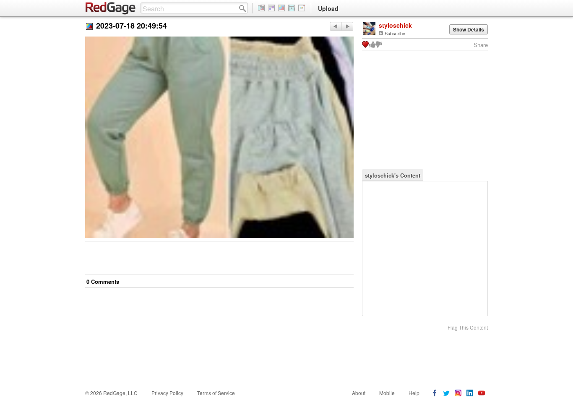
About (358, 392)
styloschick (395, 25)
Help (414, 392)
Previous (347, 26)
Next (335, 26)
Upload (328, 8)
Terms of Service (216, 392)
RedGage (110, 8)
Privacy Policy (167, 392)
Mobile (387, 392)
